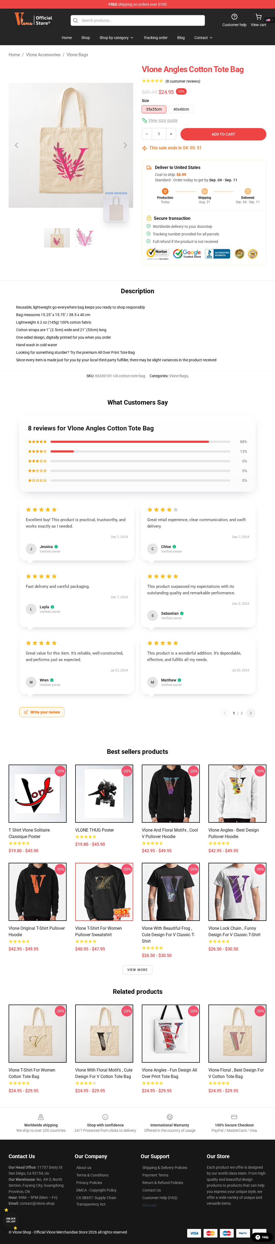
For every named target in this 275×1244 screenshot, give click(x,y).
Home (14, 54)
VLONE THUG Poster (94, 830)
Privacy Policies (89, 1183)
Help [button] (265, 1237)
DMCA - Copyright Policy (96, 1190)
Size (145, 100)
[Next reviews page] (251, 713)
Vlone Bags (77, 54)
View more (137, 970)
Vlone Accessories (43, 54)
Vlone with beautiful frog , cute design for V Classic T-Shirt (168, 935)
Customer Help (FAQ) (160, 1198)
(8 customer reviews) (182, 81)
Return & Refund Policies (162, 1183)
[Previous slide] (17, 145)
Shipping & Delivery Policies (164, 1167)
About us (83, 1167)
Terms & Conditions (92, 1175)
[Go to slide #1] (57, 238)
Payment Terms (155, 1175)
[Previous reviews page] (225, 713)
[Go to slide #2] (85, 238)
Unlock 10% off (11, 1220)
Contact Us (151, 1190)
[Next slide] (125, 145)
